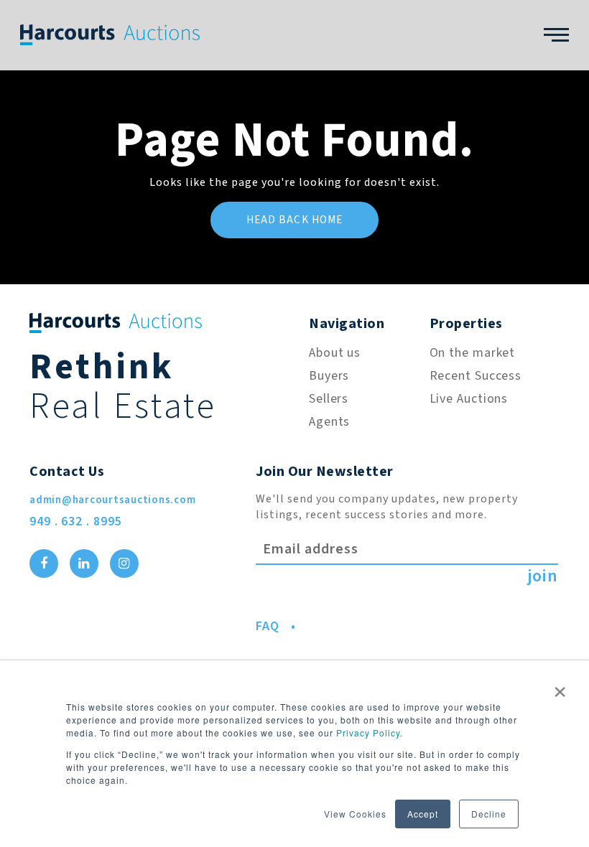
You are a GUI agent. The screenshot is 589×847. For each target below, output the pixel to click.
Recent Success (476, 376)
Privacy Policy (368, 732)
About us (335, 353)
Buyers (329, 376)
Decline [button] (488, 814)
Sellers (328, 399)
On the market (473, 353)
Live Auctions (469, 399)
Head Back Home (294, 220)
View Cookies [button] (355, 814)
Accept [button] (422, 814)
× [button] (560, 686)
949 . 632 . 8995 (75, 521)
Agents (329, 422)
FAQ (267, 626)
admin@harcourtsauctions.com (112, 499)
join (542, 576)
